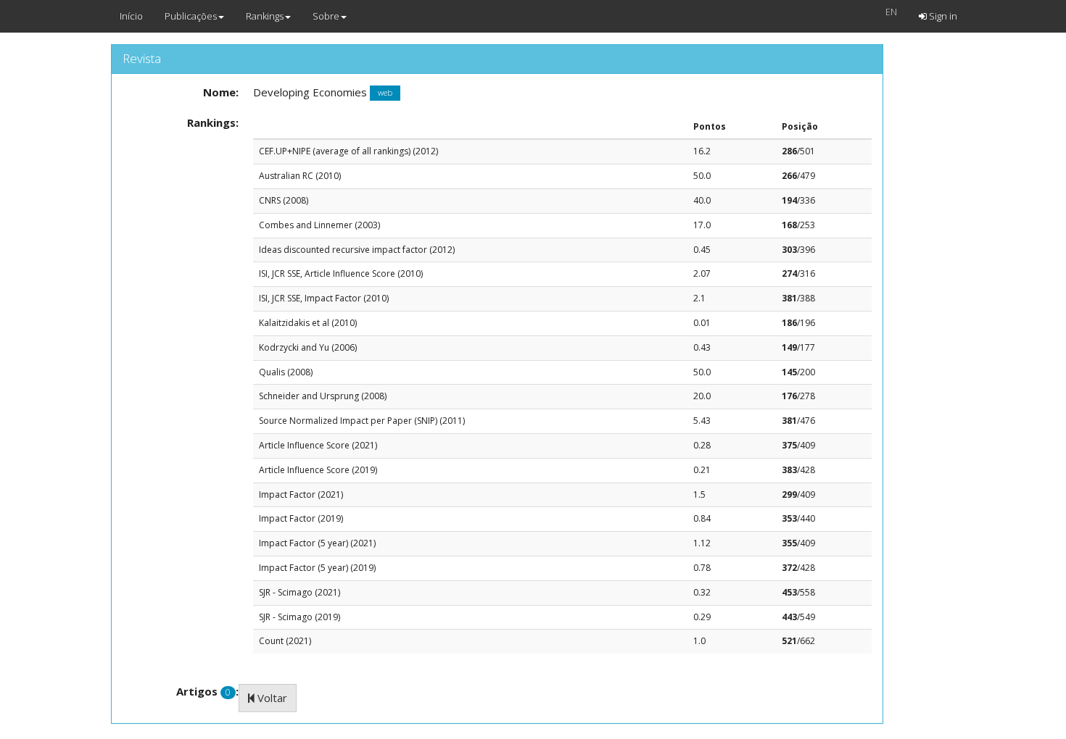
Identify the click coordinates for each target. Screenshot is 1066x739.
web (385, 93)
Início (131, 15)
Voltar (271, 697)
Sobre (326, 15)
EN (891, 11)
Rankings (265, 15)
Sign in (942, 15)
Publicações (191, 15)
